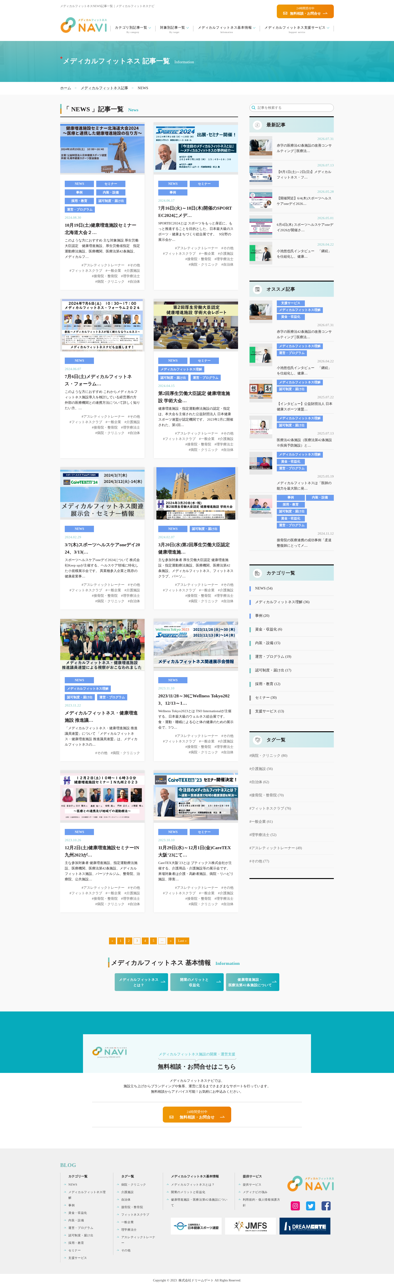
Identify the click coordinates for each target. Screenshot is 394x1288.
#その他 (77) (259, 861)
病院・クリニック (133, 1184)
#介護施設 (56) (261, 769)
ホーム (65, 88)
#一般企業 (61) (261, 821)
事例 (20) (262, 615)
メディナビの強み (255, 1192)
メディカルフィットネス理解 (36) (282, 602)
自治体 (126, 1199)
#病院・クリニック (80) (268, 755)
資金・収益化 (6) (268, 629)
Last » (182, 941)
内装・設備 (76, 1220)
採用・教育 (76, 1243)
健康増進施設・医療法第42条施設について (250, 982)
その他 (126, 1250)
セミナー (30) (266, 697)
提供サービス (252, 1184)
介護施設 (127, 1192)
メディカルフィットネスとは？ (138, 982)
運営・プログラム (80, 1228)
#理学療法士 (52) (262, 835)
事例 (71, 1205)
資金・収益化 (77, 1212)
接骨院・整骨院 (132, 1207)
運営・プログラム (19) (273, 656)
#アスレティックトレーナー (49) (275, 848)
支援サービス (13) (269, 711)
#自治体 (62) (259, 782)
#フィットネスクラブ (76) (270, 808)
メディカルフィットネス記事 (104, 88)
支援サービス (77, 1258)
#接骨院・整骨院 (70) (266, 795)
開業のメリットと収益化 (194, 982)
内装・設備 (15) (267, 643)
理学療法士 (129, 1229)
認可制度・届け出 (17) (273, 670)
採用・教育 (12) (267, 684)
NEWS (72, 1184)
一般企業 (127, 1222)
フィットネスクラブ (135, 1214)
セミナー (74, 1250)
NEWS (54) (263, 588)
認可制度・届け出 (80, 1235)
